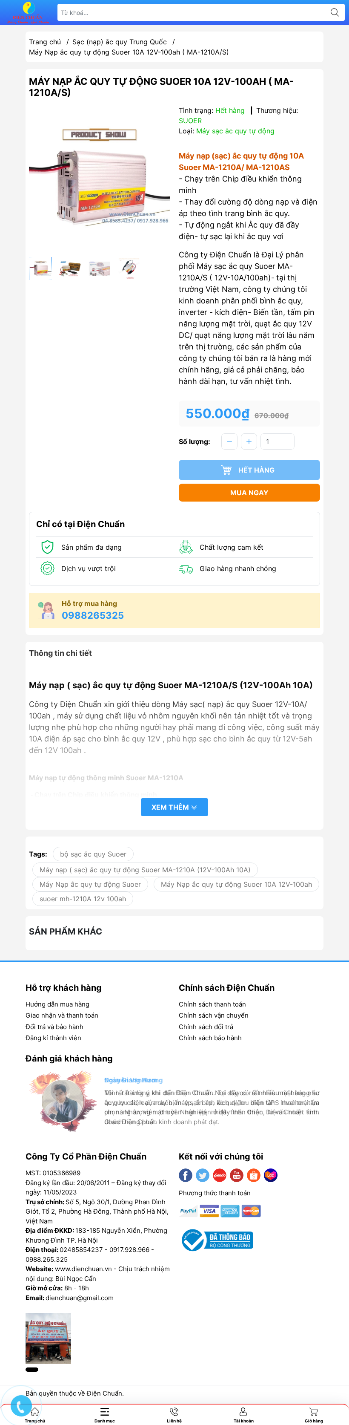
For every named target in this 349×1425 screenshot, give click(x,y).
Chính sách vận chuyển (214, 1015)
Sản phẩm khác (65, 931)
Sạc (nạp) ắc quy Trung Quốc (119, 42)
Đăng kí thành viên (53, 1038)
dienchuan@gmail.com (80, 1298)
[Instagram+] (219, 1175)
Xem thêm (171, 807)
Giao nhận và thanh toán (62, 1015)
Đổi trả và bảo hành (54, 1027)
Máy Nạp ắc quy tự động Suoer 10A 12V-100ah (236, 884)
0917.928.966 (129, 1250)
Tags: (38, 854)
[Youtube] (236, 1175)
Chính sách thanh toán (212, 1004)
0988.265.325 (47, 1259)
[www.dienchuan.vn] (28, 12)
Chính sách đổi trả (206, 1027)
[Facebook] (185, 1175)
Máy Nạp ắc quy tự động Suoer (90, 884)
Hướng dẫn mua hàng (57, 1004)
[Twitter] (202, 1175)
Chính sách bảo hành (210, 1038)
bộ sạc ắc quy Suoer (93, 854)
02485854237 (81, 1250)
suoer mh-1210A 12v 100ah (83, 898)
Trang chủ (45, 42)
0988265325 (93, 615)
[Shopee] (253, 1175)
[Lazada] (270, 1175)
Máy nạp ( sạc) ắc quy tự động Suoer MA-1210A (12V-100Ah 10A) (145, 869)
